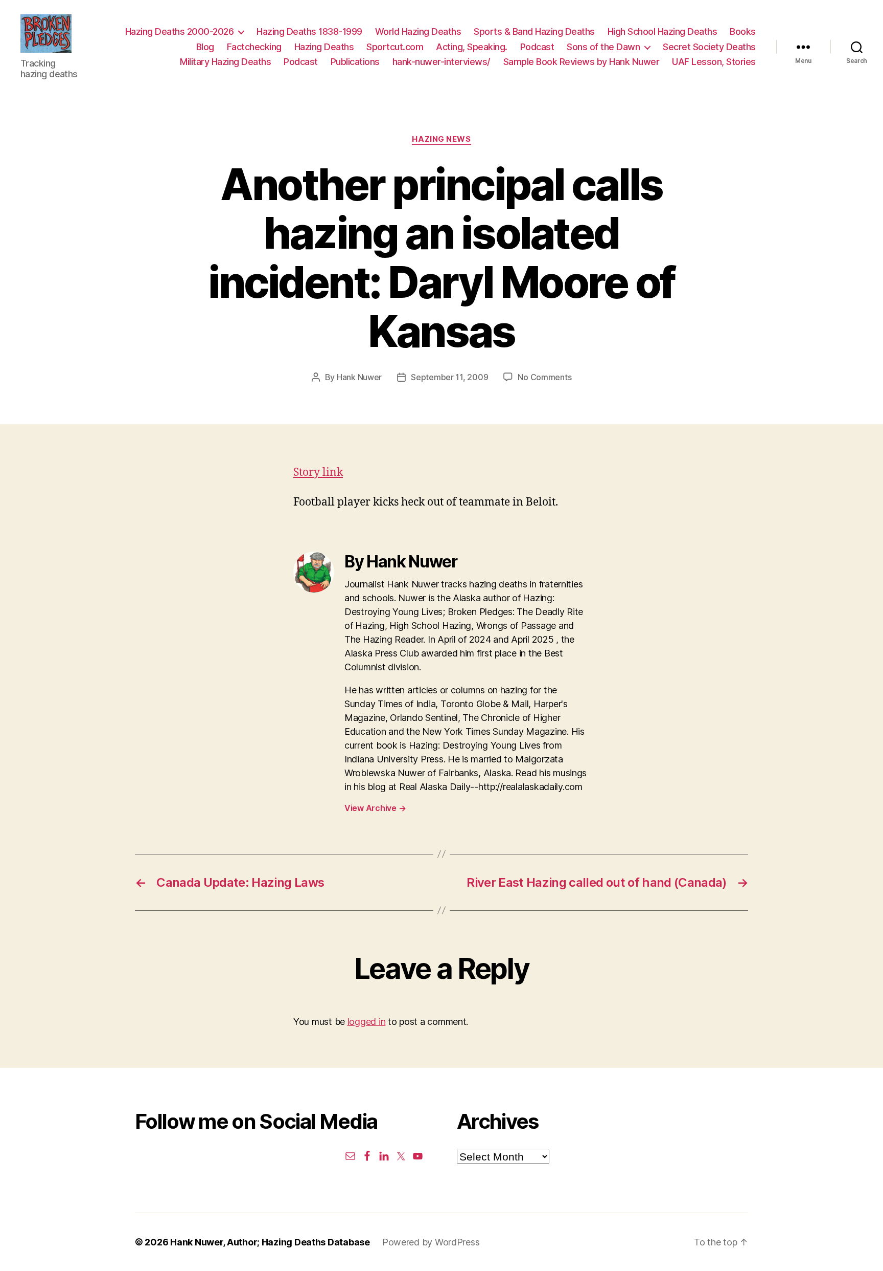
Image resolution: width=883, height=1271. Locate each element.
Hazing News (441, 139)
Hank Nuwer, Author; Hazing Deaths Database (270, 1242)
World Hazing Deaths (418, 31)
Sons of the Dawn (603, 46)
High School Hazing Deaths (662, 31)
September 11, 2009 (449, 377)
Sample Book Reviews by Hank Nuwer (581, 61)
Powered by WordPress (431, 1242)
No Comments (544, 377)
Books (743, 31)
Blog (205, 46)
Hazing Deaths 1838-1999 (309, 31)
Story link (318, 472)
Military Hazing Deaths (225, 61)
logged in (366, 1021)
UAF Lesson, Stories (714, 61)
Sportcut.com (394, 46)
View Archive (375, 808)
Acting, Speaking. (471, 46)
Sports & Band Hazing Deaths (534, 31)
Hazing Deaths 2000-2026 (179, 31)
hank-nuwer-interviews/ (441, 61)
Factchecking (254, 46)
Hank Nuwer (359, 377)
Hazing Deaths (324, 46)
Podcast (537, 46)
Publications (355, 61)
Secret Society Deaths (709, 46)
